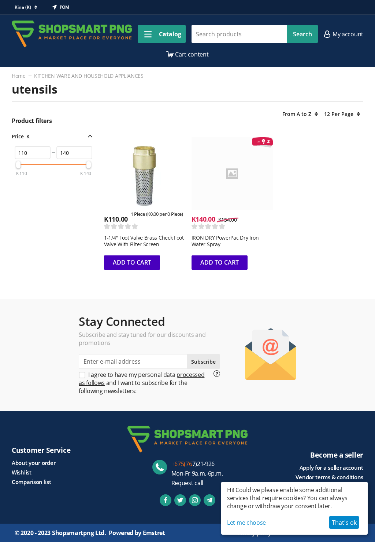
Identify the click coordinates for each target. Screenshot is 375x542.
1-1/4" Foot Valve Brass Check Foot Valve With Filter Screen (144, 241)
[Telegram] (209, 500)
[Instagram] (195, 500)
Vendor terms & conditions (329, 477)
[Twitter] (180, 500)
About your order (33, 462)
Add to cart (132, 262)
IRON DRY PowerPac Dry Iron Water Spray (225, 241)
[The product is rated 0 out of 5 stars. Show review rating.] (120, 226)
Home (19, 75)
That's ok (344, 523)
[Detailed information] (217, 373)
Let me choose (246, 523)
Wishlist (21, 472)
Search (302, 34)
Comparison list (31, 481)
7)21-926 (193, 464)
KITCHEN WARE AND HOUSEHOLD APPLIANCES (89, 75)
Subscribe (203, 361)
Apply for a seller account (331, 467)
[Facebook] (165, 500)
